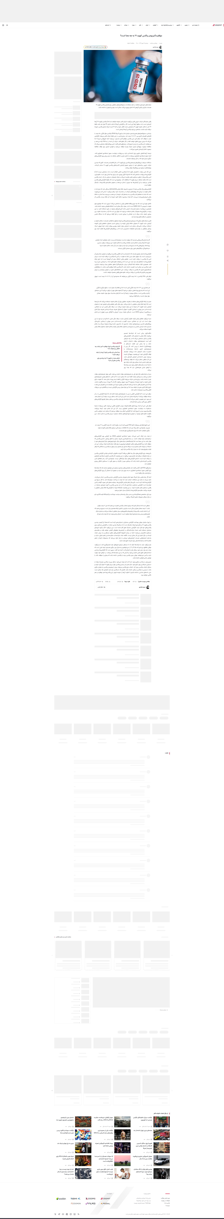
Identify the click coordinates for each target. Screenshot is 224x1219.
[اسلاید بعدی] (52, 195)
